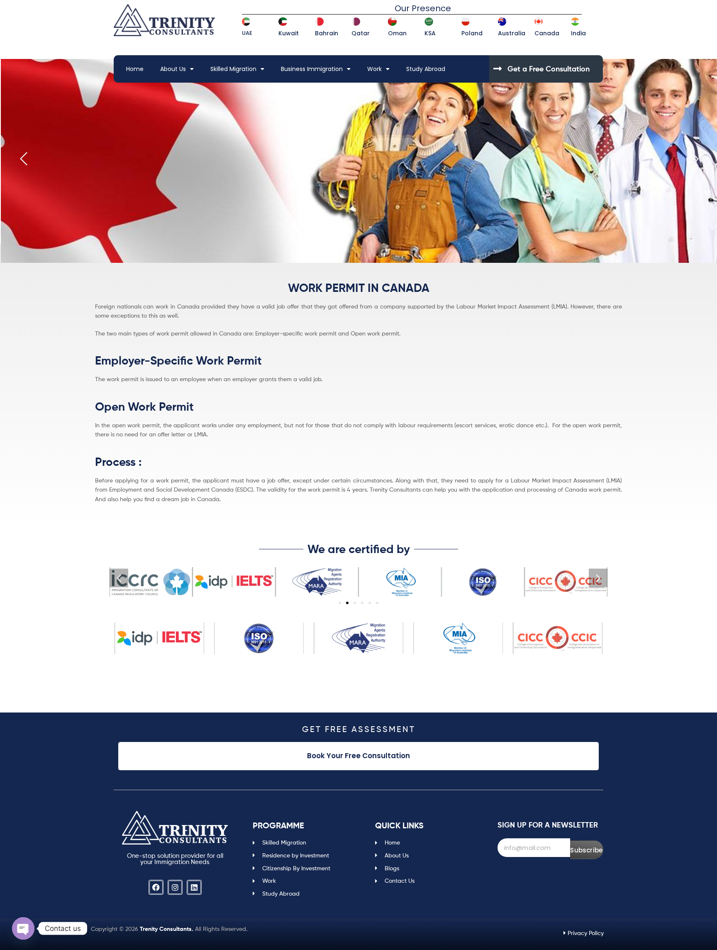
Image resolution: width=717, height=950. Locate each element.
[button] (119, 577)
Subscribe (586, 850)
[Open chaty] (23, 928)
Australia (511, 33)
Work (374, 69)
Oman (397, 33)
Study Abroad (425, 69)
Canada (546, 33)
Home (135, 69)
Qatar (360, 33)
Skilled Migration (233, 69)
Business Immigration (312, 69)
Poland (472, 33)
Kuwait (288, 33)
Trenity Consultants (166, 929)
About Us (173, 69)
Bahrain (326, 33)
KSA (430, 33)
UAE (247, 33)
